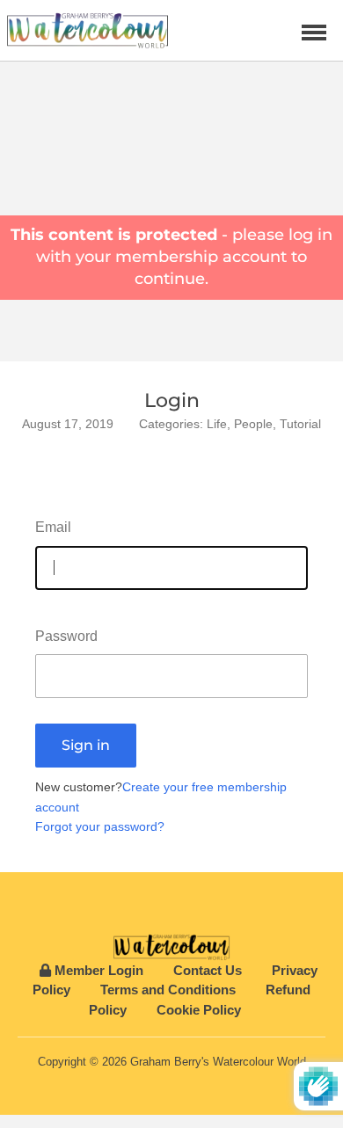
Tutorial (300, 424)
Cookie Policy (199, 1009)
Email (53, 527)
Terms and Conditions (168, 989)
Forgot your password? (99, 826)
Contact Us (207, 970)
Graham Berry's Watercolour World (218, 1062)
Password (66, 636)
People (253, 424)
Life (217, 424)
